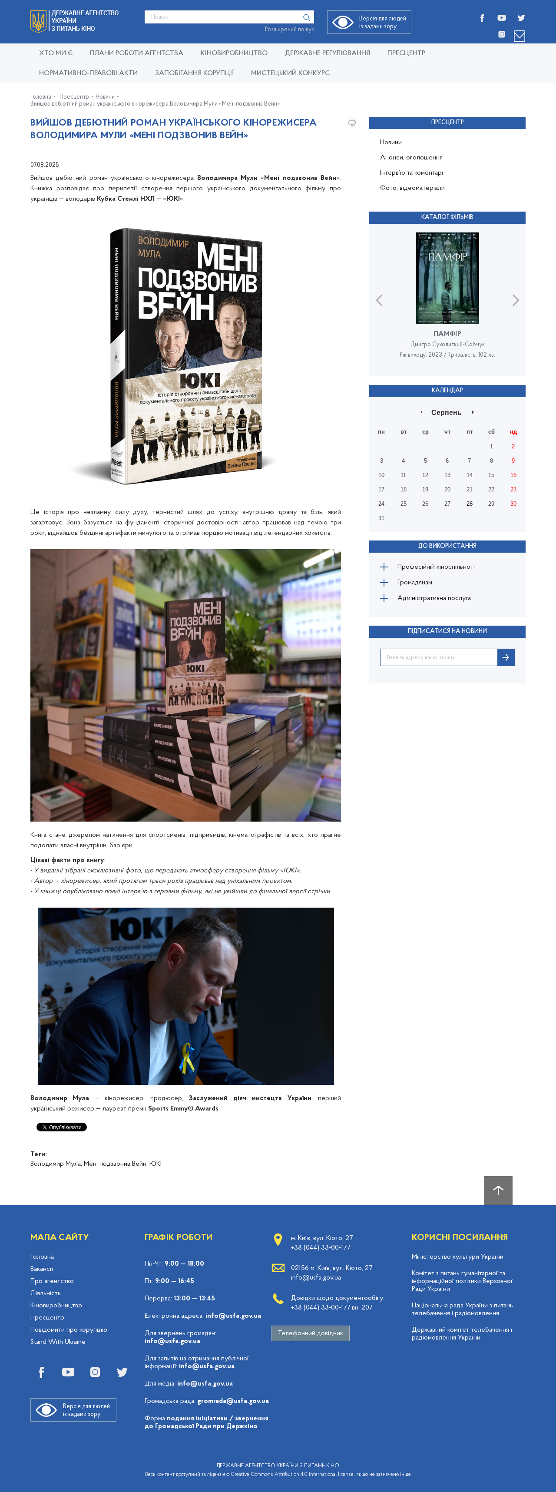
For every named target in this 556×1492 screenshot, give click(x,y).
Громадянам (414, 582)
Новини (105, 97)
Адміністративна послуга (434, 598)
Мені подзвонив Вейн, (116, 1163)
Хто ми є (56, 53)
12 (425, 475)
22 (491, 489)
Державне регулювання (327, 53)
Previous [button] (379, 300)
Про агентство (52, 1281)
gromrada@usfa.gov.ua (233, 1401)
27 (447, 504)
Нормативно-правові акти (88, 73)
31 (381, 518)
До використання (447, 546)
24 (381, 504)
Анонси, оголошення (411, 157)
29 (491, 504)
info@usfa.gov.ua (233, 1316)
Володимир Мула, (56, 1163)
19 (425, 489)
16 (513, 475)
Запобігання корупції (194, 73)
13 (447, 475)
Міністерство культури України (457, 1256)
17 (381, 489)
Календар (447, 391)
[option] (447, 299)
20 (447, 489)
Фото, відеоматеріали (412, 188)
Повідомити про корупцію (68, 1329)
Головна (40, 97)
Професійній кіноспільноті (436, 567)
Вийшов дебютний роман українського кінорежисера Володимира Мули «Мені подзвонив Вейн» (155, 104)
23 (513, 489)
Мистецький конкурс (290, 73)
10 (381, 475)
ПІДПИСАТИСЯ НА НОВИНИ (447, 631)
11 (403, 475)
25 (403, 504)
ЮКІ (155, 1163)
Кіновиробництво (56, 1305)
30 (513, 504)
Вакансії (41, 1269)
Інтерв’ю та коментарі (411, 172)
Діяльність (45, 1293)
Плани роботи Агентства (136, 53)
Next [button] (516, 300)
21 (470, 489)
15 (491, 475)
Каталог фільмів (447, 217)
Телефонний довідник (310, 1333)
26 (425, 504)
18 (403, 489)
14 (470, 475)
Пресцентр (406, 53)
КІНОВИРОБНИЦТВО (234, 53)
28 (470, 504)
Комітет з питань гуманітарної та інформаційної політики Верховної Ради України (462, 1281)
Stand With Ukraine (58, 1342)
